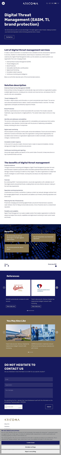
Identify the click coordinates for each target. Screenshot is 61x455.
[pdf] (56, 266)
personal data (15, 402)
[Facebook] (8, 266)
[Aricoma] (30, 3)
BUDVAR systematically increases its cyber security (17, 300)
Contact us (9, 37)
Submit (49, 406)
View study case (11, 306)
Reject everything (30, 451)
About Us (6, 424)
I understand (30, 442)
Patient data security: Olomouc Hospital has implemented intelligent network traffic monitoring (42, 301)
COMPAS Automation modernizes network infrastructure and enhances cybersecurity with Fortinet (42, 346)
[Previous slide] (4, 287)
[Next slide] (57, 287)
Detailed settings (30, 447)
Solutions (6, 426)
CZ (49, 3)
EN (55, 3)
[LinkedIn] (5, 266)
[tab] (27, 310)
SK (52, 3)
